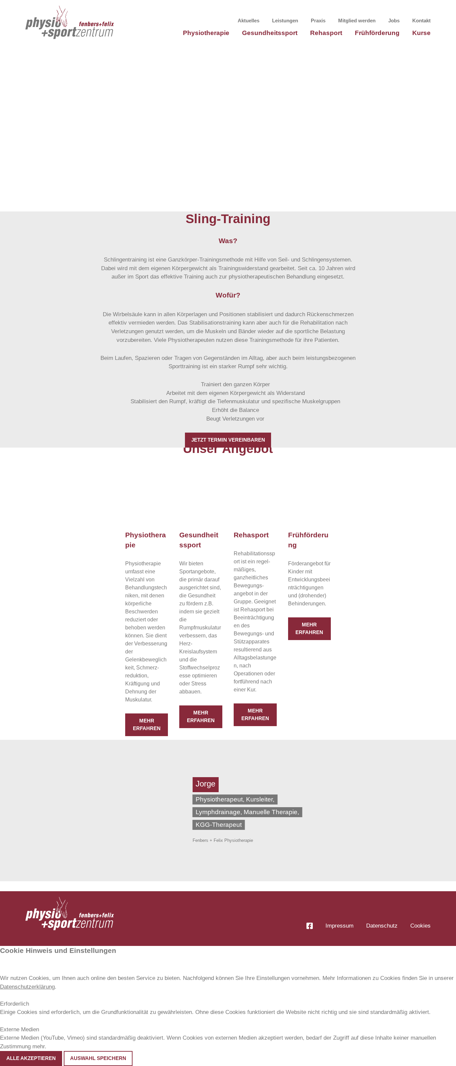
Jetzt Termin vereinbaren (228, 440)
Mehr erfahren (147, 724)
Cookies (420, 926)
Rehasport (326, 32)
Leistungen (285, 20)
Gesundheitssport (269, 32)
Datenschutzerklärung (27, 987)
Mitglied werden (357, 20)
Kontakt (421, 20)
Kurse (421, 32)
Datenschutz (382, 926)
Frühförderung (377, 32)
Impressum (339, 926)
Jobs (394, 20)
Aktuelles (248, 20)
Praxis (318, 20)
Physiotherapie (206, 32)
